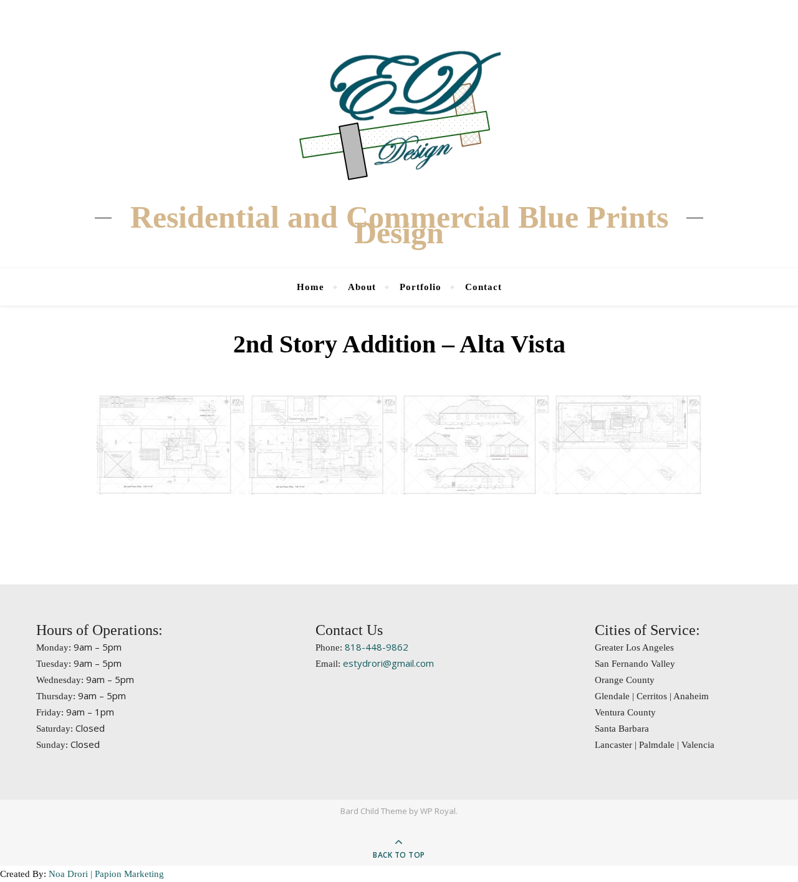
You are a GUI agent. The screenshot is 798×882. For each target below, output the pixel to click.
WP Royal (438, 811)
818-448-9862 (376, 647)
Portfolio (420, 287)
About (362, 287)
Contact (483, 287)
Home (310, 287)
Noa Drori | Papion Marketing (106, 874)
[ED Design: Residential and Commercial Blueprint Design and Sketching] (399, 112)
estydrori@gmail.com (388, 663)
